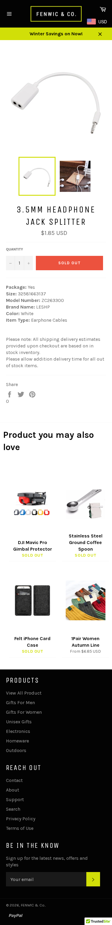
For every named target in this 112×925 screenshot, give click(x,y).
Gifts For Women (24, 712)
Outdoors (16, 750)
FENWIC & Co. (33, 905)
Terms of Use (19, 828)
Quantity (14, 249)
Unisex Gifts (19, 721)
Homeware (17, 741)
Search (13, 809)
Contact (14, 780)
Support (15, 799)
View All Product (24, 693)
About (12, 790)
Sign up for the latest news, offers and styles (47, 861)
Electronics (18, 731)
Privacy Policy (20, 818)
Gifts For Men (20, 702)
